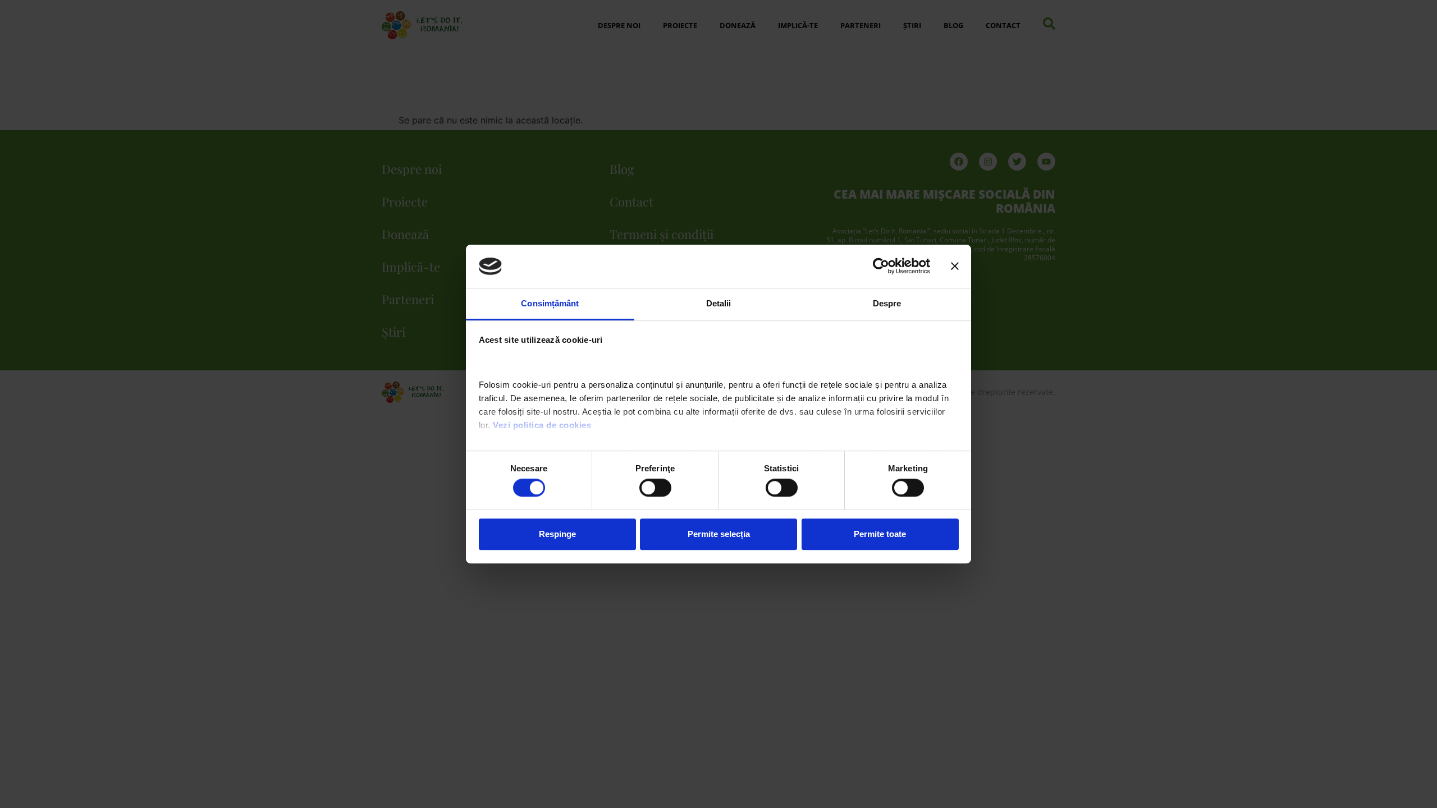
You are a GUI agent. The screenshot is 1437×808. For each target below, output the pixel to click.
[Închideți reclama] (955, 266)
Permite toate (880, 534)
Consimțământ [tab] (550, 303)
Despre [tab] (887, 303)
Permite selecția (719, 534)
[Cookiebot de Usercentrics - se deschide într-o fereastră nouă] (881, 266)
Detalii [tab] (718, 303)
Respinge (557, 534)
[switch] (655, 488)
